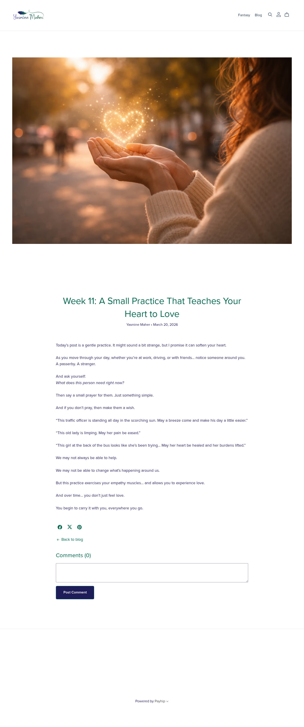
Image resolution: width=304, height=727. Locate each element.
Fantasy (244, 15)
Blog (258, 15)
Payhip (160, 701)
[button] (167, 701)
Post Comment (75, 592)
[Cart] (288, 14)
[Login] (278, 14)
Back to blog (72, 539)
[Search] (270, 14)
